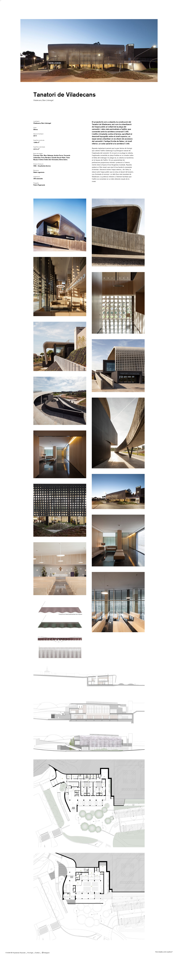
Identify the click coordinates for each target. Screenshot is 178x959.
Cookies (37, 953)
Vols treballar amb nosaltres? (163, 952)
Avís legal (30, 953)
